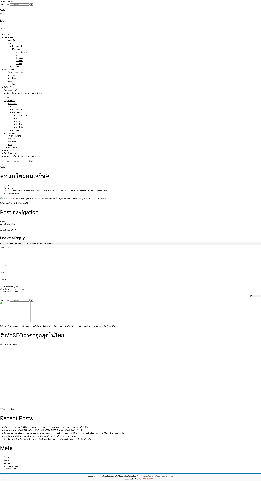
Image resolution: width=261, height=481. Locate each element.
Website (3, 280)
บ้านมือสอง (12, 78)
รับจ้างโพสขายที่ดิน (21, 203)
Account (15, 67)
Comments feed (11, 466)
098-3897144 (148, 479)
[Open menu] (1, 13)
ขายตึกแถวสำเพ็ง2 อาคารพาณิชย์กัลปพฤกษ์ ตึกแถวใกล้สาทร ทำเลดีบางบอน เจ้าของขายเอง (41, 436)
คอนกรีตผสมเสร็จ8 (7, 224)
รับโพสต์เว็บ (9, 87)
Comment (4, 247)
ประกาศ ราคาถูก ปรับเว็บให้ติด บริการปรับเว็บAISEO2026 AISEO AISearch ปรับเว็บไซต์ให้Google (43, 430)
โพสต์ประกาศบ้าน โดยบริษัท (104, 326)
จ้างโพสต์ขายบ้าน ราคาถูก (53, 326)
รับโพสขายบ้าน (6, 203)
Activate (19, 61)
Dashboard (17, 46)
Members (16, 49)
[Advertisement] (12, 376)
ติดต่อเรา (119, 479)
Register (3, 10)
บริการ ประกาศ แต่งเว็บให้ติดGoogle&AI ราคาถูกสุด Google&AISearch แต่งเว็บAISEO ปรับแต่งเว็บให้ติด (46, 427)
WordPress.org (10, 469)
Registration (9, 37)
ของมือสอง (12, 84)
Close (2, 28)
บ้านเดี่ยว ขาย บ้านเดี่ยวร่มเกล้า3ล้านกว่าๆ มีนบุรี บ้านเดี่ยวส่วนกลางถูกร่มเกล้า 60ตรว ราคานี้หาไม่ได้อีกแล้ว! (47, 439)
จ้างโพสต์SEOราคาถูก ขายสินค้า (78, 326)
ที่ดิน (10, 81)
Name (3, 265)
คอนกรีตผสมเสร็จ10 (8, 230)
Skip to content (6, 1)
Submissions (21, 52)
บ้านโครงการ (9, 70)
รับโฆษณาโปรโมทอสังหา (10, 326)
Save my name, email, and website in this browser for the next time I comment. (13, 289)
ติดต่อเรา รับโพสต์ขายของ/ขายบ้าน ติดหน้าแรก (23, 93)
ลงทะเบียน (12, 40)
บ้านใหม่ (11, 75)
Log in (2, 7)
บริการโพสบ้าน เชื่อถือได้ (31, 326)
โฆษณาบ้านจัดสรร (15, 72)
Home (6, 34)
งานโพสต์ (111, 479)
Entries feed (9, 463)
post (18, 55)
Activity (19, 64)
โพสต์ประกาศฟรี (10, 90)
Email (3, 273)
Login (10, 43)
